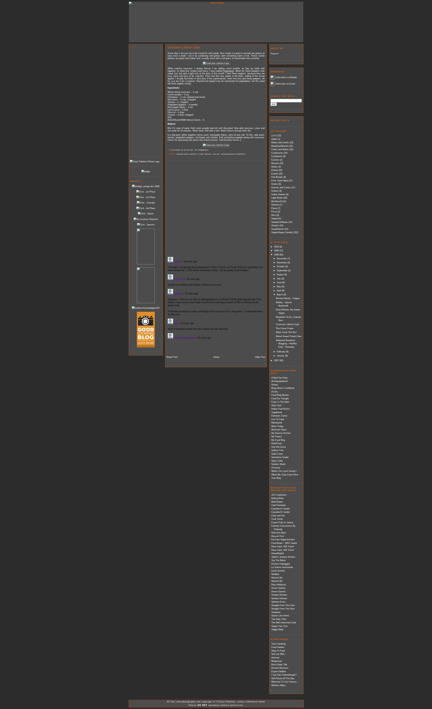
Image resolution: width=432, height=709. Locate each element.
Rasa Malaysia (278, 584)
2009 (276, 250)
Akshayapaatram (279, 381)
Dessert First (277, 536)
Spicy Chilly (277, 461)
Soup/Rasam (277, 229)
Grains (274, 184)
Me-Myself (276, 201)
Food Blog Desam (280, 395)
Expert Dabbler (278, 671)
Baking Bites (277, 498)
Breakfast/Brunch (279, 146)
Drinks (274, 166)
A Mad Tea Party (279, 378)
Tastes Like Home (280, 615)
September (282, 270)
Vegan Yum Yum (279, 626)
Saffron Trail (277, 450)
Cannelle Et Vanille (280, 508)
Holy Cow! (276, 405)
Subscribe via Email (285, 83)
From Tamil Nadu (279, 180)
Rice (273, 215)
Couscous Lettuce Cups (184, 47)
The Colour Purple (284, 328)
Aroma (274, 384)
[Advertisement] (143, 101)
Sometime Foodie (280, 457)
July (279, 278)
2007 (276, 360)
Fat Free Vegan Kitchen (282, 539)
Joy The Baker (278, 560)
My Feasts (276, 436)
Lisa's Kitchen (278, 570)
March (280, 294)
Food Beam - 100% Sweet (284, 543)
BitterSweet (277, 502)
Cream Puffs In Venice (282, 522)
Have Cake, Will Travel (282, 546)
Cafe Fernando (278, 505)
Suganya (274, 53)
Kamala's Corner (279, 415)
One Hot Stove (278, 447)
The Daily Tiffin (278, 619)
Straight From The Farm (283, 605)
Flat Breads (277, 177)
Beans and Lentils (187, 154)
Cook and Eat (278, 515)
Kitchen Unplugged (280, 564)
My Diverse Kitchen (281, 433)
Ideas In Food (278, 650)
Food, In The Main (280, 402)
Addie (274, 139)
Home (216, 357)
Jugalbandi (276, 412)
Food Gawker (277, 647)
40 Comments (202, 150)
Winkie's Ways (278, 685)
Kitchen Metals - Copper (288, 298)
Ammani (275, 657)
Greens (274, 191)
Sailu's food (277, 454)
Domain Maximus (279, 668)
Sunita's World (278, 464)
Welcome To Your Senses (284, 681)
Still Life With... (278, 654)
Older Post (260, 357)
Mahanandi (276, 422)
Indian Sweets (278, 194)
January (281, 355)
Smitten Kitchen (279, 595)
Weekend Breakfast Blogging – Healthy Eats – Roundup (286, 343)
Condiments (277, 153)
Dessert (275, 163)
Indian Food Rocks (280, 409)
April (279, 290)
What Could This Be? (286, 332)
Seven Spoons (278, 588)
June (279, 282)
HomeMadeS (277, 553)
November (282, 262)
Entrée (274, 170)
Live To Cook (277, 419)
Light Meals (205, 154)
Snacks (275, 225)
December (282, 258)
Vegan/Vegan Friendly (233, 154)
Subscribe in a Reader (286, 77)
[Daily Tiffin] (145, 171)
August (280, 274)
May (279, 286)
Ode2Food (276, 443)
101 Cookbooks (279, 495)
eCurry (274, 391)
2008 (276, 254)
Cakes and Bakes (280, 149)
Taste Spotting (278, 644)
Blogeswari (276, 661)
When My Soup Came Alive (284, 474)
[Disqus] (215, 208)
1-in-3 (274, 135)
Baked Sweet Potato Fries (289, 336)
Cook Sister (277, 519)
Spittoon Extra (278, 602)
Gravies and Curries (281, 187)
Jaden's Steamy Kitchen (283, 557)
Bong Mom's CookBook (282, 388)
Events (274, 173)
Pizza (274, 211)
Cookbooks (276, 156)
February (281, 351)
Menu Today (277, 426)
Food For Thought (280, 398)
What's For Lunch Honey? (283, 471)
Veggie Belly (277, 629)
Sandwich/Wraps (279, 222)
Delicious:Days (278, 532)
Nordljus (275, 574)
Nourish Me (276, 577)
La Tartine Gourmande (282, 567)
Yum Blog (276, 478)
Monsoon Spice (279, 429)
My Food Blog (278, 440)
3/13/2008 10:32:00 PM (182, 150)
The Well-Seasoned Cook (283, 622)
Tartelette (275, 612)
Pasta (274, 208)
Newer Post (172, 357)
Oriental (275, 204)
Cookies (275, 160)
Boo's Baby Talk (279, 664)
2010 (276, 246)
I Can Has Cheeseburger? (283, 675)
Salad (216, 154)
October (281, 266)
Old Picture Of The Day (282, 678)
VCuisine (275, 467)
